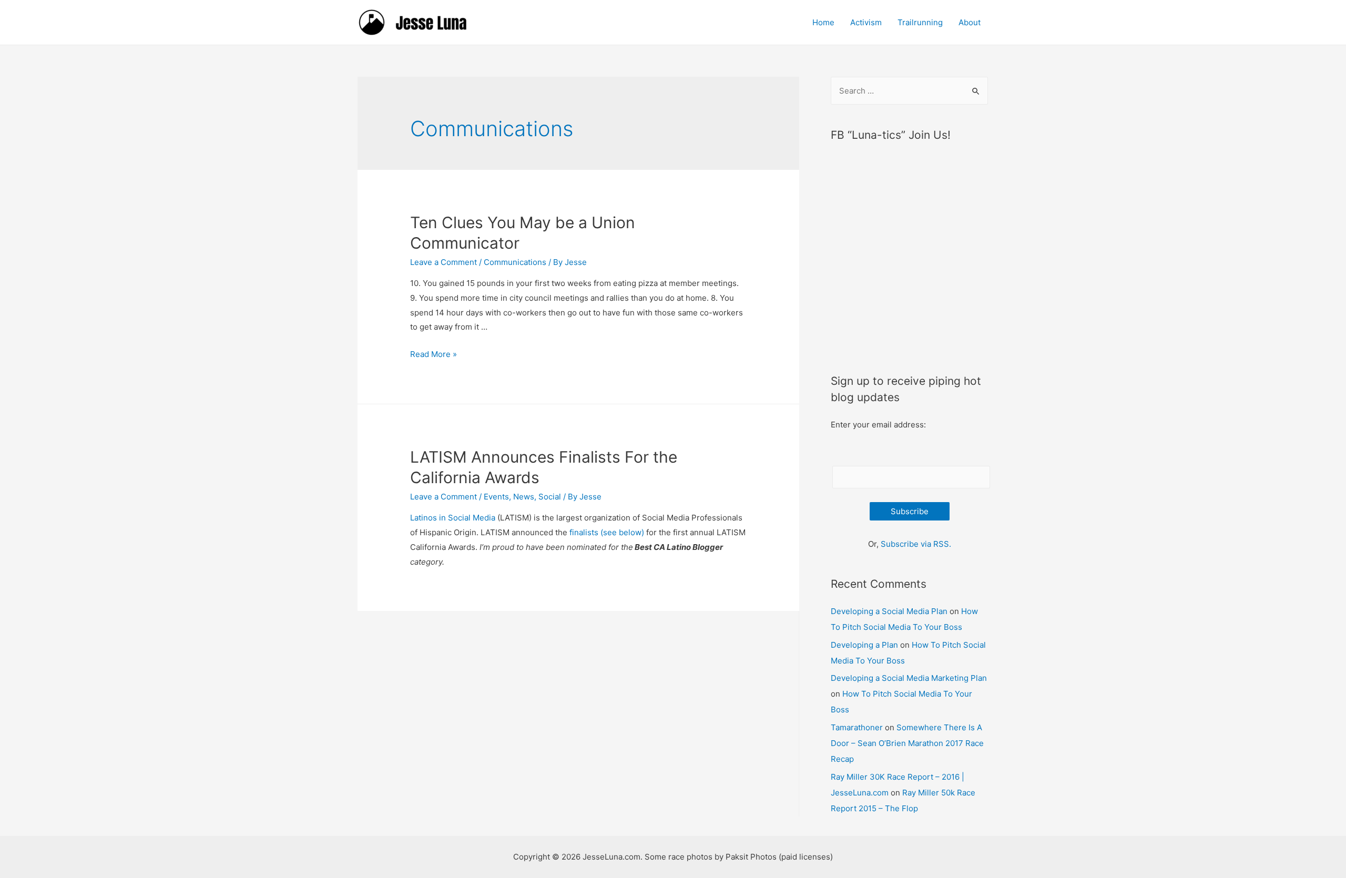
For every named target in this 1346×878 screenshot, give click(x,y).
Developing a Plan (864, 645)
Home (823, 22)
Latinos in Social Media (452, 518)
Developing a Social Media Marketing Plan (909, 678)
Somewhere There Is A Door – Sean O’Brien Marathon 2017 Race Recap (907, 743)
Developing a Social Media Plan (889, 611)
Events (496, 497)
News (523, 497)
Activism (866, 22)
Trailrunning (920, 22)
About (969, 22)
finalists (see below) (606, 532)
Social (549, 497)
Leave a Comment (443, 262)
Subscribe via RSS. (916, 544)
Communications (515, 262)
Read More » (433, 354)
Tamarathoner (857, 727)
